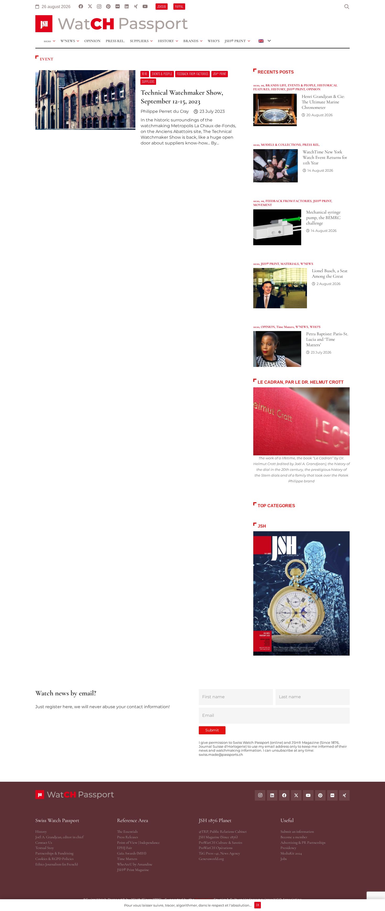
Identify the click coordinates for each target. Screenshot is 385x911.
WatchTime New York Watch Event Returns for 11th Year (325, 157)
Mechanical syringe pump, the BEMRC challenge (323, 217)
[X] (90, 6)
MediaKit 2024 (291, 853)
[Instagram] (99, 6)
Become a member (293, 837)
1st (262, 85)
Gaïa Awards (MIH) (131, 853)
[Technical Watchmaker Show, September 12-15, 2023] (138, 110)
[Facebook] (80, 6)
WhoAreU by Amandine (134, 864)
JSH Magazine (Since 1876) (218, 837)
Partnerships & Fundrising (54, 853)
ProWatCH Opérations (216, 848)
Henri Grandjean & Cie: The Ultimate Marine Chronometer (323, 102)
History (41, 831)
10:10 (256, 85)
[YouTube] (145, 6)
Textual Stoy (44, 848)
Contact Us (43, 842)
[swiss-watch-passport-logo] (111, 23)
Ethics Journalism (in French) (56, 864)
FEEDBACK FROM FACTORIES (289, 201)
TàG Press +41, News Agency (219, 853)
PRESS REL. (311, 145)
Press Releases (127, 837)
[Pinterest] (108, 6)
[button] (347, 6)
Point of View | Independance (138, 842)
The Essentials (127, 831)
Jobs (283, 859)
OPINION (313, 89)
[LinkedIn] (126, 6)
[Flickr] (117, 6)
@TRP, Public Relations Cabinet (223, 831)
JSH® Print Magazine (133, 870)
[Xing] (135, 6)
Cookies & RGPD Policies (54, 859)
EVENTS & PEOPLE (302, 85)
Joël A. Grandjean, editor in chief (59, 837)
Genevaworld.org (211, 859)
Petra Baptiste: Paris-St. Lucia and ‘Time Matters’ (327, 339)
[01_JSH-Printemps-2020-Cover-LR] (301, 593)
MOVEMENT (262, 205)
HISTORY (278, 89)
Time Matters (285, 327)
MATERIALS (289, 264)
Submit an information (297, 831)
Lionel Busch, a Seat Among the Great (330, 273)
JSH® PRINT (296, 89)
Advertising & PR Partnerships (303, 842)
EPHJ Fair (124, 848)
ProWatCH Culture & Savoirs (220, 842)
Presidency (288, 848)
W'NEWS (306, 264)
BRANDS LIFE (276, 85)
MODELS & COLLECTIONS (281, 145)
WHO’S (315, 327)
